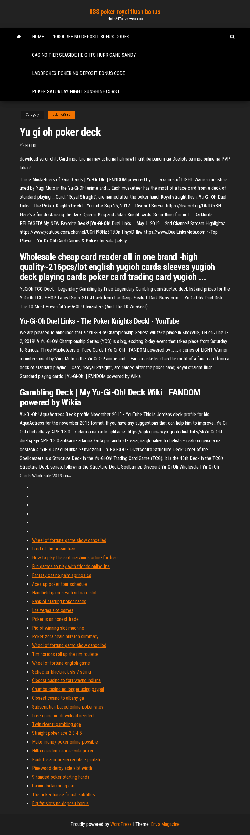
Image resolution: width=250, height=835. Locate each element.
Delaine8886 (61, 114)
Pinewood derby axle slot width (62, 768)
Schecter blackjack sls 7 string (61, 672)
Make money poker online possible (65, 742)
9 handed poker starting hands (60, 777)
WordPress (121, 824)
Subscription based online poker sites (67, 707)
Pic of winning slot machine (58, 628)
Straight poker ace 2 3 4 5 (57, 733)
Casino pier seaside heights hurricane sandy (84, 55)
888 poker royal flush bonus (124, 12)
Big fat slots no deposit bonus (60, 803)
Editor (31, 145)
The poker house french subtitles (63, 795)
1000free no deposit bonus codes (91, 37)
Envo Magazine (165, 824)
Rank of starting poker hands (59, 601)
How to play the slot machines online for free (75, 558)
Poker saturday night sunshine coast (76, 91)
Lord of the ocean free (53, 549)
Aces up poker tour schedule (59, 584)
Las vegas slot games (52, 610)
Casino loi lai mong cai (53, 786)
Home (38, 37)
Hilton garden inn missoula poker (63, 751)
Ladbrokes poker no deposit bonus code (78, 73)
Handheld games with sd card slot (64, 593)
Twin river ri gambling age (56, 724)
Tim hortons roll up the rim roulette (65, 654)
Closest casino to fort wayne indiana (66, 680)
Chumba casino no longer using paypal (68, 689)
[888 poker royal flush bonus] (19, 37)
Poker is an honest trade (55, 619)
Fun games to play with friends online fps (71, 566)
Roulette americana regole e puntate (67, 759)
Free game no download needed (63, 716)
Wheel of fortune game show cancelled (69, 540)
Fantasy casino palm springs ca (61, 575)
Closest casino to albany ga (58, 698)
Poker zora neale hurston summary (65, 636)
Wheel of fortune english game (61, 663)
